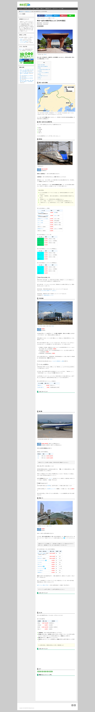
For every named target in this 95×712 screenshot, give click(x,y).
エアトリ (50, 478)
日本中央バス (40, 558)
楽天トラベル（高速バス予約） (43, 585)
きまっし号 (39, 556)
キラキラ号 (39, 562)
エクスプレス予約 (23, 42)
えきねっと (56, 215)
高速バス (42, 8)
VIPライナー (40, 564)
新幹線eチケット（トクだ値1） (43, 218)
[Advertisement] (46, 401)
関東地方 (50, 671)
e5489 (55, 212)
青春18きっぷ (40, 385)
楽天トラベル (21, 49)
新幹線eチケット (40, 228)
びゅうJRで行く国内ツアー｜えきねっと (48, 290)
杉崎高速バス (40, 572)
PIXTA (45, 54)
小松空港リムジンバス (51, 488)
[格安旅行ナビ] (25, 6)
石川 (45, 671)
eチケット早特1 (40, 220)
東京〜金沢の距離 (41, 64)
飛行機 (37, 8)
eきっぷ (39, 224)
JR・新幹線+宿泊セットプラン (48, 295)
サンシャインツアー (41, 568)
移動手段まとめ (48, 8)
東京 (42, 671)
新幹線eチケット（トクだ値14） (43, 215)
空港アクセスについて (43, 75)
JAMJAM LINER (40, 566)
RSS (75, 705)
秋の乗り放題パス (41, 387)
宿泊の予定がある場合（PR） (44, 69)
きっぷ (30, 8)
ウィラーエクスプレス (41, 560)
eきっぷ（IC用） (40, 222)
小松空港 (48, 485)
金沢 (47, 671)
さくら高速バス (40, 570)
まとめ (39, 78)
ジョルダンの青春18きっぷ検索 (58, 361)
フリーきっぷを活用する (44, 72)
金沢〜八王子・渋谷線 (41, 553)
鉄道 (33, 8)
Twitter (72, 705)
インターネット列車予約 (24, 41)
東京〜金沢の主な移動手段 (43, 66)
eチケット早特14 (41, 212)
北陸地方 (39, 671)
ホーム (20, 8)
